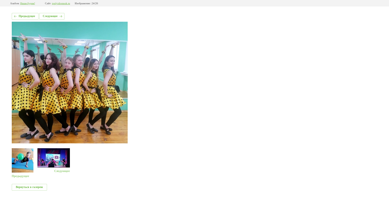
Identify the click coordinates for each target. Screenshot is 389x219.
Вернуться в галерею (29, 187)
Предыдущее (27, 16)
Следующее (50, 16)
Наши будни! (27, 3)
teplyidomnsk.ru (61, 3)
